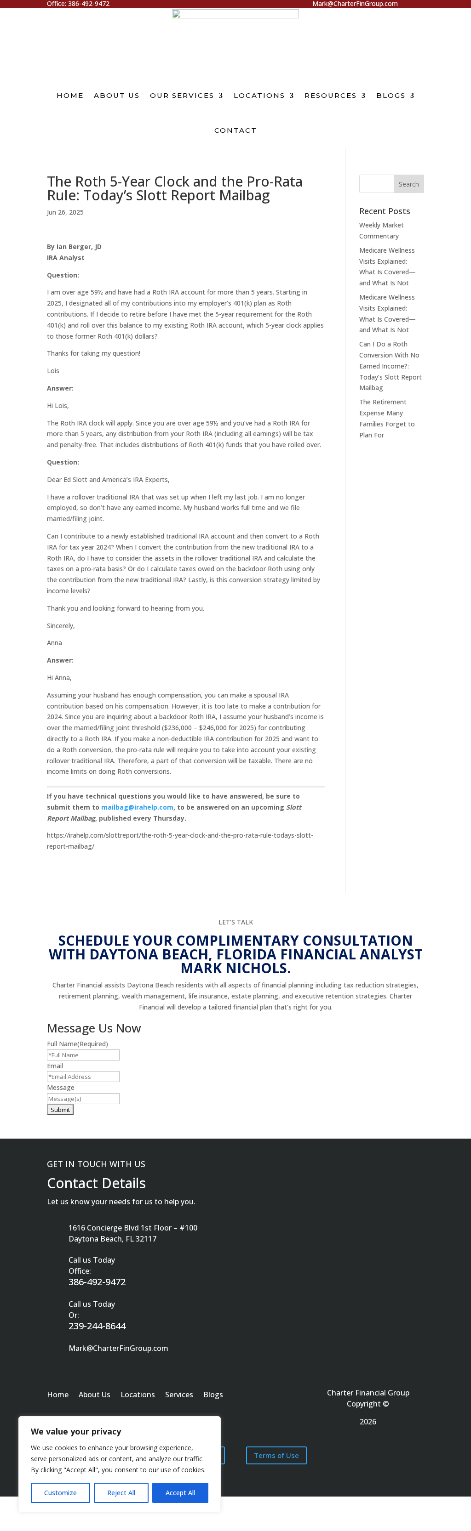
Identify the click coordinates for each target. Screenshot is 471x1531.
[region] (119, 1464)
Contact (235, 130)
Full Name (77, 1043)
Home (70, 95)
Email (55, 1065)
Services (179, 1395)
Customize (60, 1492)
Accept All (180, 1492)
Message (61, 1087)
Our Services (182, 95)
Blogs (391, 95)
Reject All (121, 1492)
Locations (259, 95)
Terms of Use (276, 1455)
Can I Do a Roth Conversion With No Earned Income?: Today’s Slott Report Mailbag (390, 366)
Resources (330, 95)
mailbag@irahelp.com (137, 807)
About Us (117, 95)
